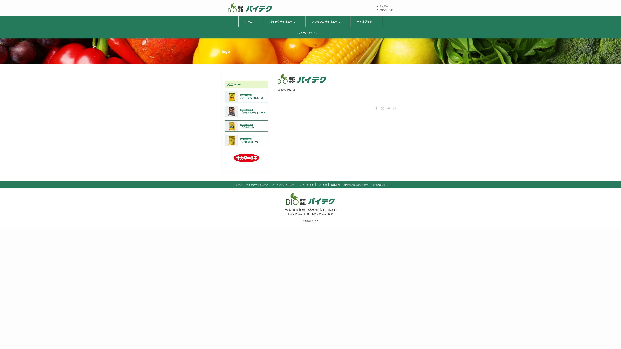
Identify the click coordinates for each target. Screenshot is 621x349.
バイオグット (307, 184)
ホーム (238, 184)
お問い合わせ (386, 9)
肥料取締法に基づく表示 (355, 184)
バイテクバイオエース (257, 184)
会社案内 (383, 6)
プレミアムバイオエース (284, 184)
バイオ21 (322, 184)
